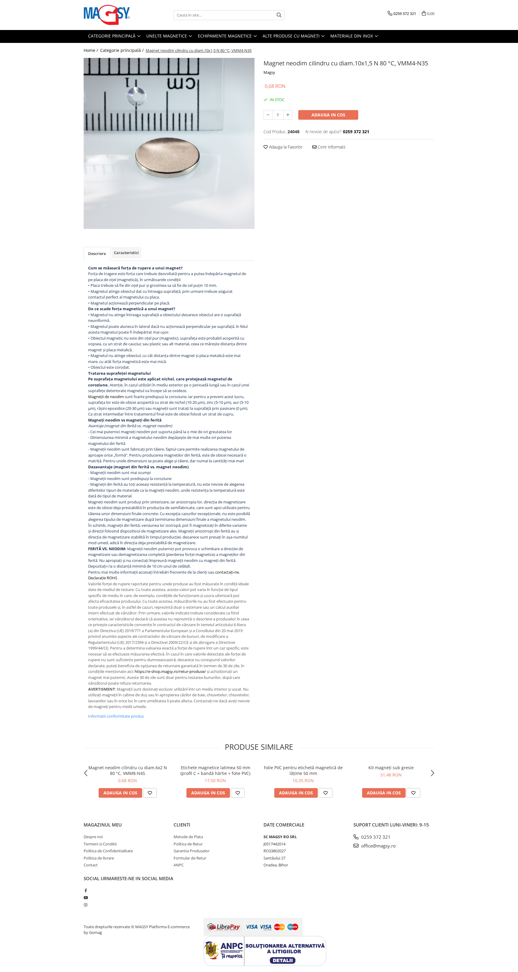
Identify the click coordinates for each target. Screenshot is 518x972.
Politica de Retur (188, 844)
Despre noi (93, 836)
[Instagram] (86, 905)
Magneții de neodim (106, 396)
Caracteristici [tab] (126, 252)
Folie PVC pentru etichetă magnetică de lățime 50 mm (303, 770)
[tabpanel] (169, 143)
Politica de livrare (99, 858)
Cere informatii (331, 147)
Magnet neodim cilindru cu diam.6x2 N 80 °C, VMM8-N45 (127, 770)
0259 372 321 (375, 837)
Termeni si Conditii (100, 844)
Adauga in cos (328, 115)
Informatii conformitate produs (116, 716)
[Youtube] (86, 897)
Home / (91, 50)
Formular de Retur (190, 858)
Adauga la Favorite (285, 147)
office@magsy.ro (378, 846)
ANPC (179, 865)
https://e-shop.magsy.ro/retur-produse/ (170, 671)
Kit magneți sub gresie (391, 767)
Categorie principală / (122, 50)
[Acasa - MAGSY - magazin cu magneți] (114, 15)
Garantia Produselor (192, 851)
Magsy (269, 72)
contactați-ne (227, 572)
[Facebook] (86, 890)
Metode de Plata (188, 836)
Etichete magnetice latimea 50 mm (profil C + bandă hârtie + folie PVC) (215, 770)
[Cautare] (279, 15)
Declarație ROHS (102, 577)
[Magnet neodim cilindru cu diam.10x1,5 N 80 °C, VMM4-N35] (169, 143)
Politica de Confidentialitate (108, 851)
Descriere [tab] (97, 253)
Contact (91, 865)
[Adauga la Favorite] (150, 793)
